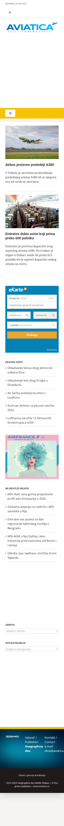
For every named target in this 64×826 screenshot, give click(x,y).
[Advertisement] (32, 71)
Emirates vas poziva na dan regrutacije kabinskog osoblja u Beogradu (28, 523)
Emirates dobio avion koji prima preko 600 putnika (30, 236)
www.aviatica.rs (41, 786)
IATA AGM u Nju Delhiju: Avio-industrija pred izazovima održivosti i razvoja (31, 540)
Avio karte (52, 349)
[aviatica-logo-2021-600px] (32, 23)
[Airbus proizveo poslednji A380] (32, 142)
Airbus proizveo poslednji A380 (29, 165)
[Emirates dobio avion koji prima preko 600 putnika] (32, 211)
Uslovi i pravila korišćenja (32, 775)
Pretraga (32, 334)
